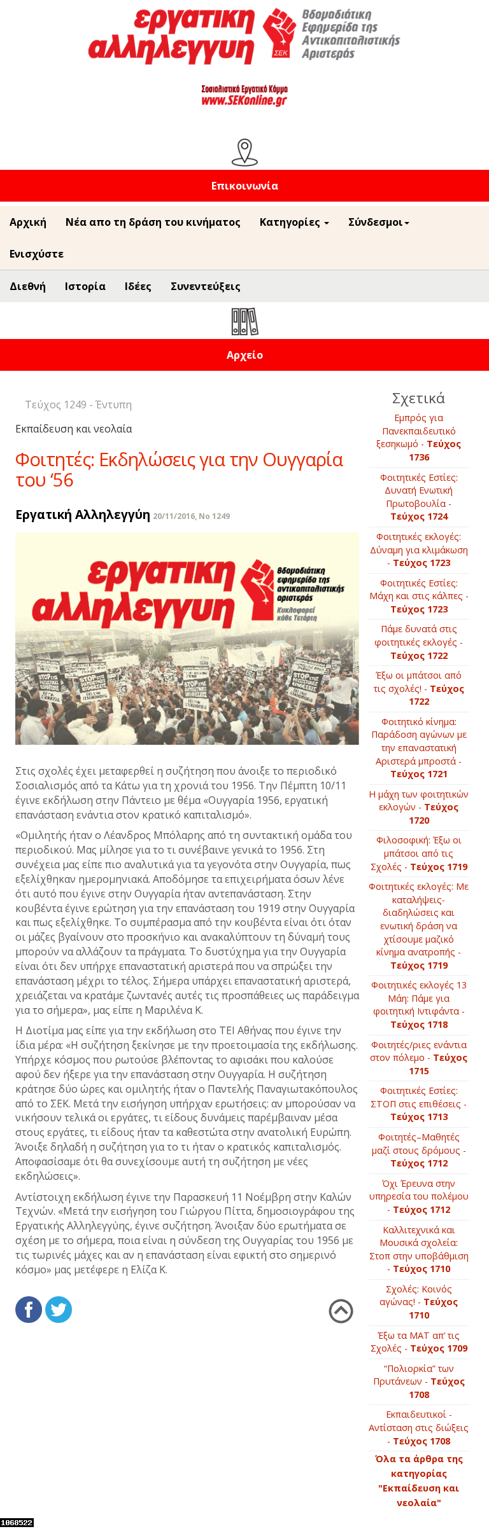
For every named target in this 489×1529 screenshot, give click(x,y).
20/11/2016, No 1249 (191, 516)
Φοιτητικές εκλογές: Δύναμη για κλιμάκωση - (419, 549)
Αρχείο (245, 355)
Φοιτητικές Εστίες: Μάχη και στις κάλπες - (419, 596)
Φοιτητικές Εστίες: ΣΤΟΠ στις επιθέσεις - (419, 1103)
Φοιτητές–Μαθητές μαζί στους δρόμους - (419, 1150)
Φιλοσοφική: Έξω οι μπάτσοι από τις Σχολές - (419, 853)
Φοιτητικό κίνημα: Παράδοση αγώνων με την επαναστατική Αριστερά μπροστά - (419, 748)
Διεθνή (28, 286)
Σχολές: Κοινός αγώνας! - (418, 1302)
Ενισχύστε (37, 254)
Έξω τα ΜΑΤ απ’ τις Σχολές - (419, 1342)
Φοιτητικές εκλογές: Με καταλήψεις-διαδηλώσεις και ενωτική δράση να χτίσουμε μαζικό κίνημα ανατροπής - (419, 925)
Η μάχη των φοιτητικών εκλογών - (419, 807)
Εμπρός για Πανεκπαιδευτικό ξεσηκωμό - (418, 437)
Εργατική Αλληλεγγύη (82, 514)
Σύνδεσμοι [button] (375, 222)
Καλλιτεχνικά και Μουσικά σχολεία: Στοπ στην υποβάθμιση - (419, 1249)
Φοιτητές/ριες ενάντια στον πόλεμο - (418, 1058)
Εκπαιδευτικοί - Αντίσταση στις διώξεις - (419, 1427)
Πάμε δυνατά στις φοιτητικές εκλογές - (418, 642)
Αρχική (28, 222)
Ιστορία (85, 286)
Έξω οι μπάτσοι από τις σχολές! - (419, 688)
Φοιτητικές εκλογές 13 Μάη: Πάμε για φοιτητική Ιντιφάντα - (419, 1004)
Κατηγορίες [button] (291, 222)
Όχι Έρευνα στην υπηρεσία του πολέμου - (419, 1196)
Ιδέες (138, 286)
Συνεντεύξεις (206, 286)
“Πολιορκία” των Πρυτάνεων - (419, 1381)
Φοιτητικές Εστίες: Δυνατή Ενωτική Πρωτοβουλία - (419, 497)
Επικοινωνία (244, 186)
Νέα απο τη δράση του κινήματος (153, 222)
